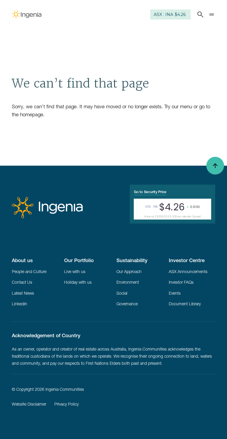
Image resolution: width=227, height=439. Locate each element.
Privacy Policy (66, 404)
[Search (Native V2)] (199, 14)
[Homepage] (26, 14)
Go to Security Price (150, 192)
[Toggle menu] (211, 14)
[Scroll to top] (215, 166)
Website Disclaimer (29, 404)
